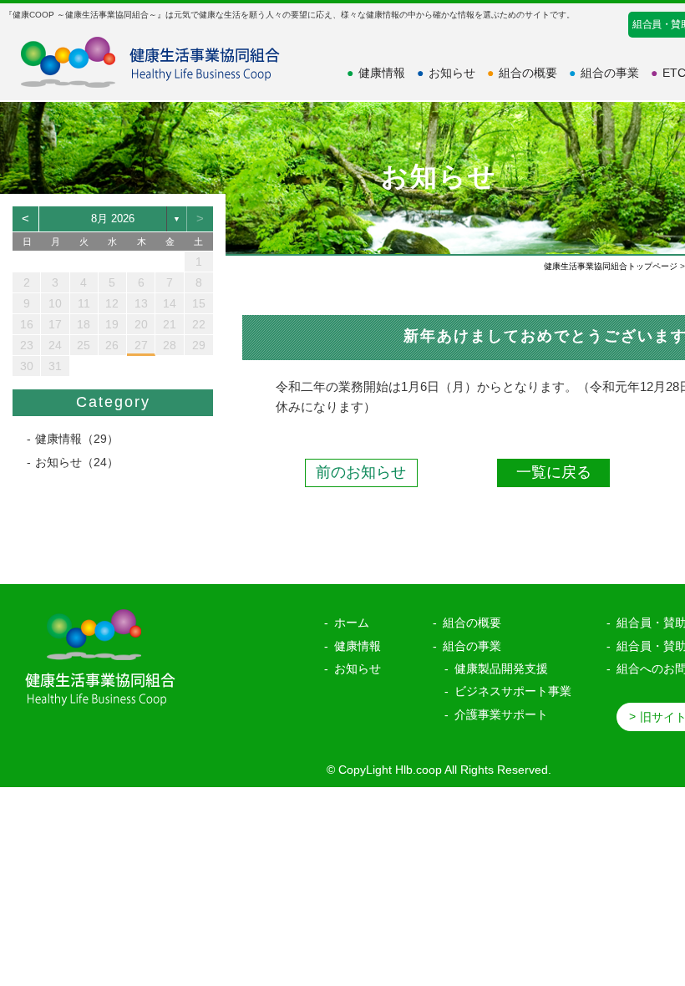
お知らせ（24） (77, 462)
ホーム (351, 622)
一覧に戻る (553, 472)
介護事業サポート (501, 714)
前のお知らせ (361, 472)
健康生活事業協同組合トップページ (610, 266)
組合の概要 (522, 72)
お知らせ (446, 72)
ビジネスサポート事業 (512, 691)
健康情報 (376, 72)
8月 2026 (112, 218)
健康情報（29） (77, 438)
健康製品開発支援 (501, 668)
